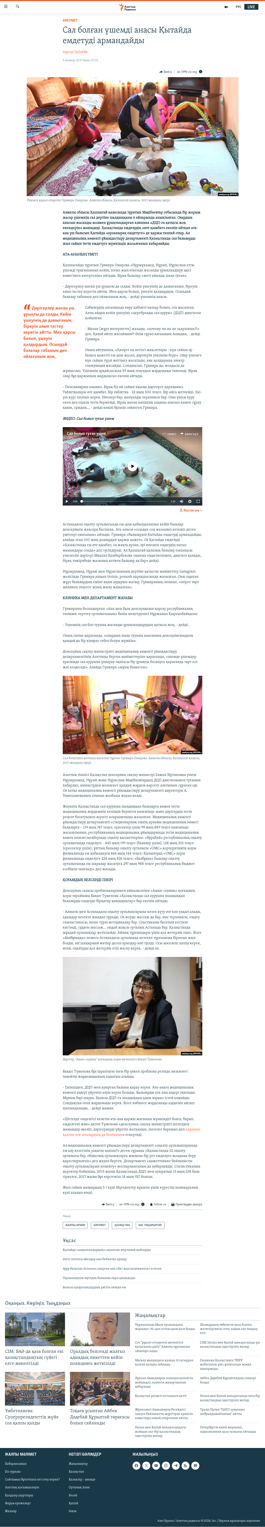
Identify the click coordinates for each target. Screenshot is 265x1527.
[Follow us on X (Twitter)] (146, 1466)
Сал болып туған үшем (86, 434)
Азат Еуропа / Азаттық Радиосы (94, 439)
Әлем (72, 1511)
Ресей (73, 1495)
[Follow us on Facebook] (136, 1466)
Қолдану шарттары (19, 1495)
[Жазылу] (195, 1466)
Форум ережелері (18, 1503)
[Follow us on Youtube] (156, 1466)
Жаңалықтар (78, 1464)
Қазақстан (76, 1472)
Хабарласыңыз (16, 1464)
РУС (238, 7)
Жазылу (11, 1511)
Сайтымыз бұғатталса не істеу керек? (32, 1479)
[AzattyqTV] (226, 7)
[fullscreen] (198, 501)
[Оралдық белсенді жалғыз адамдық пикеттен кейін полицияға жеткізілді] (100, 1329)
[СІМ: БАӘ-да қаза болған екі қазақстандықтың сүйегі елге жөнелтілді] (35, 1329)
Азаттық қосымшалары (22, 1487)
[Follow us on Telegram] (176, 1466)
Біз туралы (12, 1472)
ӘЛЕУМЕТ (70, 21)
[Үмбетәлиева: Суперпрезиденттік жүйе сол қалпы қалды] (35, 1389)
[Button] (165, 72)
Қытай (73, 1503)
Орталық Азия (79, 1487)
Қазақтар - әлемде (82, 1479)
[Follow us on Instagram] (166, 1466)
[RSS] (185, 1466)
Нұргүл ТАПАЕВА (75, 52)
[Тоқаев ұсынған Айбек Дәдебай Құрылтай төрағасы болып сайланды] (100, 1389)
